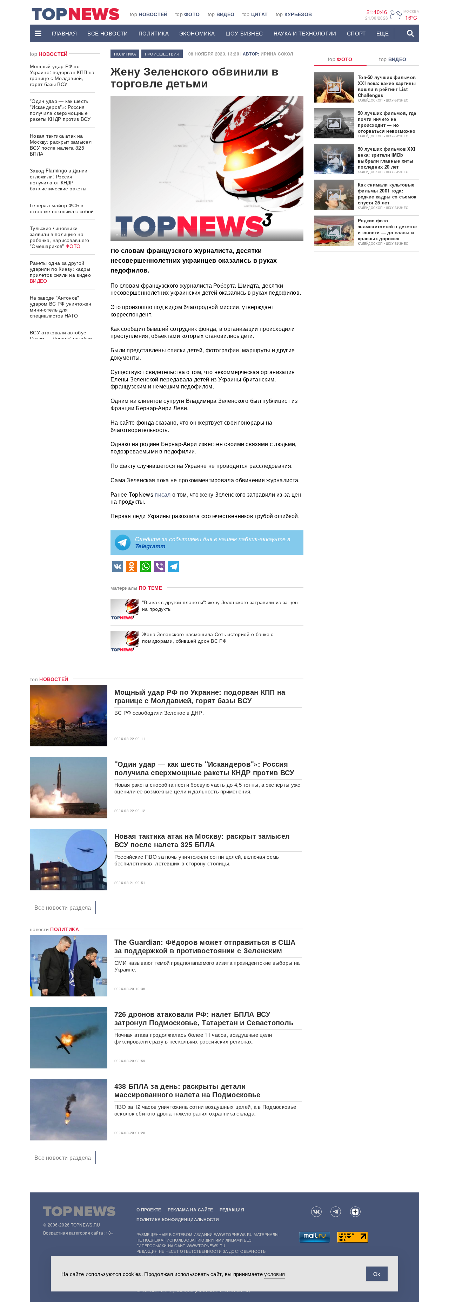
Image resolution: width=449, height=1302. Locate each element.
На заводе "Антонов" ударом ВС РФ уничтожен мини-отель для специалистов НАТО (61, 306)
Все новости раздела (62, 907)
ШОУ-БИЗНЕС (244, 33)
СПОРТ (356, 33)
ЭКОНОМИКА (197, 33)
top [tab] (340, 59)
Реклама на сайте (190, 1209)
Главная (64, 33)
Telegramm (150, 546)
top (149, 14)
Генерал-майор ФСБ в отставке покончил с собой (62, 208)
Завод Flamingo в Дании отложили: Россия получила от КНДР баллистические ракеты (59, 179)
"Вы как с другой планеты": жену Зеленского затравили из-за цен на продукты (220, 605)
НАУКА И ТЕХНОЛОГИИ (305, 33)
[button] (38, 33)
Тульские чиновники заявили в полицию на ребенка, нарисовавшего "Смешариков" (59, 236)
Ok (376, 1273)
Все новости (107, 33)
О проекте (148, 1209)
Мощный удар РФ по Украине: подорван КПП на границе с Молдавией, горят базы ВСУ (62, 75)
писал (163, 494)
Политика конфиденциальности (177, 1219)
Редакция (232, 1209)
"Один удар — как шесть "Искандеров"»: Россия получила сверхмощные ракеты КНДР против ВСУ (60, 109)
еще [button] (382, 33)
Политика (154, 33)
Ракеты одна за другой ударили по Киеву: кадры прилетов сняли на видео (60, 271)
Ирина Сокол (277, 54)
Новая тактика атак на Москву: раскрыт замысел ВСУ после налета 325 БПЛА (61, 144)
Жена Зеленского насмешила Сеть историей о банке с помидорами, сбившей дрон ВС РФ (208, 637)
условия (274, 1273)
